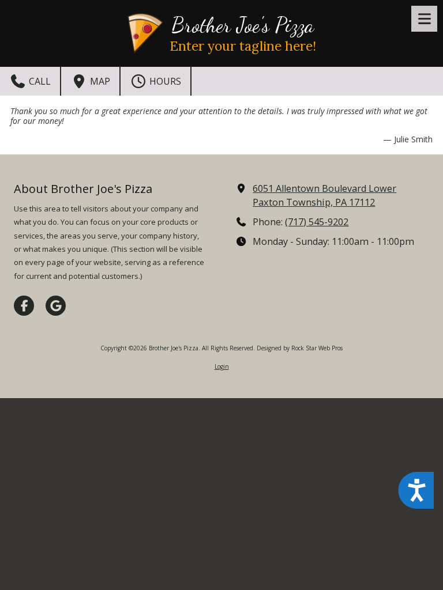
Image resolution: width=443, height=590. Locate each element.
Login (222, 366)
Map (99, 81)
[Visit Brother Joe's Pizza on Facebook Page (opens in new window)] (24, 306)
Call (39, 81)
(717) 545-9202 (316, 221)
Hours (164, 81)
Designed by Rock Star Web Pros (300, 348)
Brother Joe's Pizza (242, 24)
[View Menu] (424, 19)
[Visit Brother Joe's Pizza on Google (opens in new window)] (56, 306)
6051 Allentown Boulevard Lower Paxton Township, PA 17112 (324, 195)
